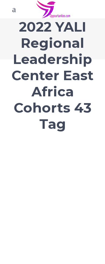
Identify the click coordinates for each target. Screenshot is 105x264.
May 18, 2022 (24, 161)
